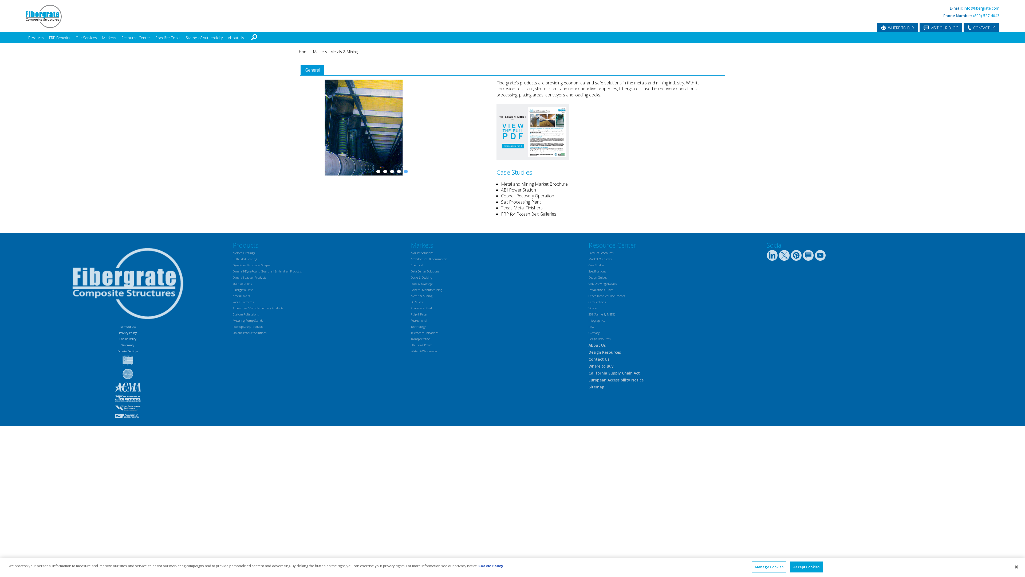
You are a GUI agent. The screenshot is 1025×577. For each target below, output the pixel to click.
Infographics (597, 323)
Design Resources (599, 341)
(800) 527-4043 (986, 15)
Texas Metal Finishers (522, 208)
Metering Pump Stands (248, 323)
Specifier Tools (167, 37)
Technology (418, 329)
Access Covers (241, 298)
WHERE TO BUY (901, 27)
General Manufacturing (426, 292)
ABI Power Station (518, 190)
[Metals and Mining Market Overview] (532, 159)
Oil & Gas (417, 304)
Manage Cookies (769, 566)
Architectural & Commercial (429, 261)
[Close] (1016, 567)
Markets (109, 37)
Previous (306, 156)
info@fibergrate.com (981, 8)
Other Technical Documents (607, 298)
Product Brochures (601, 255)
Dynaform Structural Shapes (251, 267)
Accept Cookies (806, 566)
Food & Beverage (421, 286)
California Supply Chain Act (614, 375)
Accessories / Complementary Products (258, 310)
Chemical (417, 267)
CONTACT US (984, 27)
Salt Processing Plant (521, 202)
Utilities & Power (421, 347)
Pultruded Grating (245, 261)
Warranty (127, 347)
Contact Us (599, 361)
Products (36, 37)
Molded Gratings (244, 255)
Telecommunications (424, 335)
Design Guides (598, 280)
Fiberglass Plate (243, 292)
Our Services (86, 37)
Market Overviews (600, 261)
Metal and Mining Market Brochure (534, 184)
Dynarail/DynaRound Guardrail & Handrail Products (267, 273)
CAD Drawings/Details (603, 286)
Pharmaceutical (421, 310)
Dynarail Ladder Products (249, 280)
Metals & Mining (344, 51)
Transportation (421, 341)
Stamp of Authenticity (204, 37)
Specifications (597, 273)
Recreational (419, 323)
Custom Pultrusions (246, 316)
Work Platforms (243, 304)
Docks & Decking (421, 280)
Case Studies (596, 267)
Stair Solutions (242, 286)
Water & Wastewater (424, 353)
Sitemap (596, 389)
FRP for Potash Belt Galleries (528, 214)
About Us (236, 37)
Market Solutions (422, 255)
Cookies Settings (128, 353)
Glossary (594, 335)
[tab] (312, 70)
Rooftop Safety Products (248, 329)
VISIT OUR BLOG (944, 27)
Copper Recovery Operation (527, 196)
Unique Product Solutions (249, 335)
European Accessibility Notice (616, 382)
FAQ (591, 329)
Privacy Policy (128, 335)
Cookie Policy (128, 341)
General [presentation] (312, 70)
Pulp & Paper (419, 316)
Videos (593, 310)
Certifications (597, 304)
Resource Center (135, 37)
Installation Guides (601, 292)
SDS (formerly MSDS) (602, 316)
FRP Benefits (59, 37)
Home (304, 51)
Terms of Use (128, 329)
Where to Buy (601, 368)
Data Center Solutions (425, 273)
